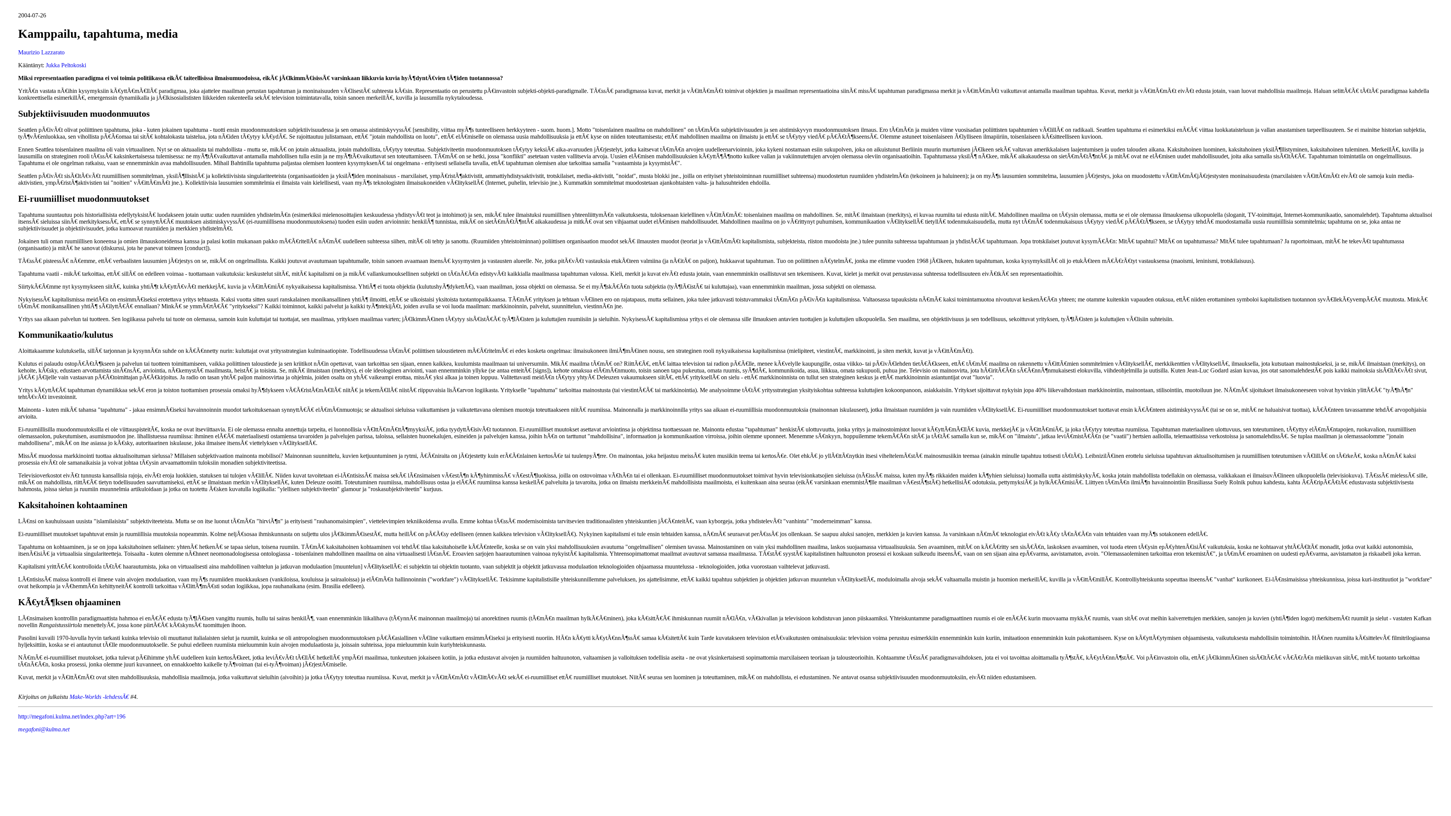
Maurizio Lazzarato (41, 52)
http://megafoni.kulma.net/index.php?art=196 (71, 716)
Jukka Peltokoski (66, 65)
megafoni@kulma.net (44, 729)
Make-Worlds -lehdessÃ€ (99, 697)
